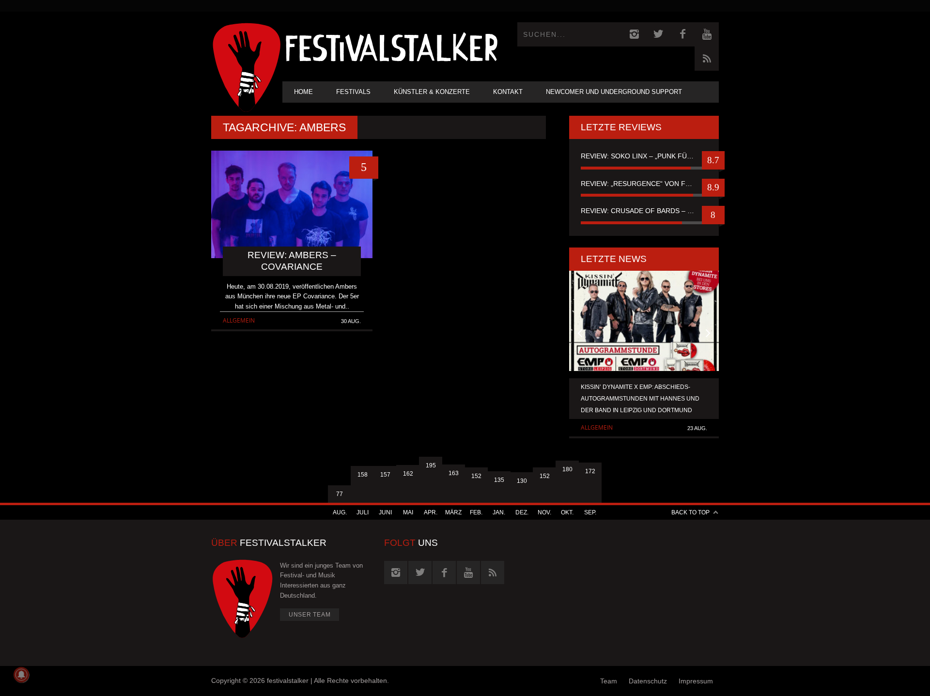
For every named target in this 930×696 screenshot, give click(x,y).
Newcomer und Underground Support (614, 91)
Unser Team (310, 614)
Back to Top (690, 512)
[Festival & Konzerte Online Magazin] (391, 46)
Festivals (353, 91)
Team (608, 681)
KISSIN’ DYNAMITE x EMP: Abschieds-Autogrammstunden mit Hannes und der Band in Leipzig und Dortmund (640, 399)
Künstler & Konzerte (432, 91)
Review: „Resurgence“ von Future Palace (644, 183)
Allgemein (239, 320)
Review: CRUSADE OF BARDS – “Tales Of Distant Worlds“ (644, 211)
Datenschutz (648, 681)
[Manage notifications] (21, 674)
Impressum (696, 681)
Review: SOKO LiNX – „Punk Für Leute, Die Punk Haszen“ (644, 156)
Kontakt (508, 91)
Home (303, 91)
